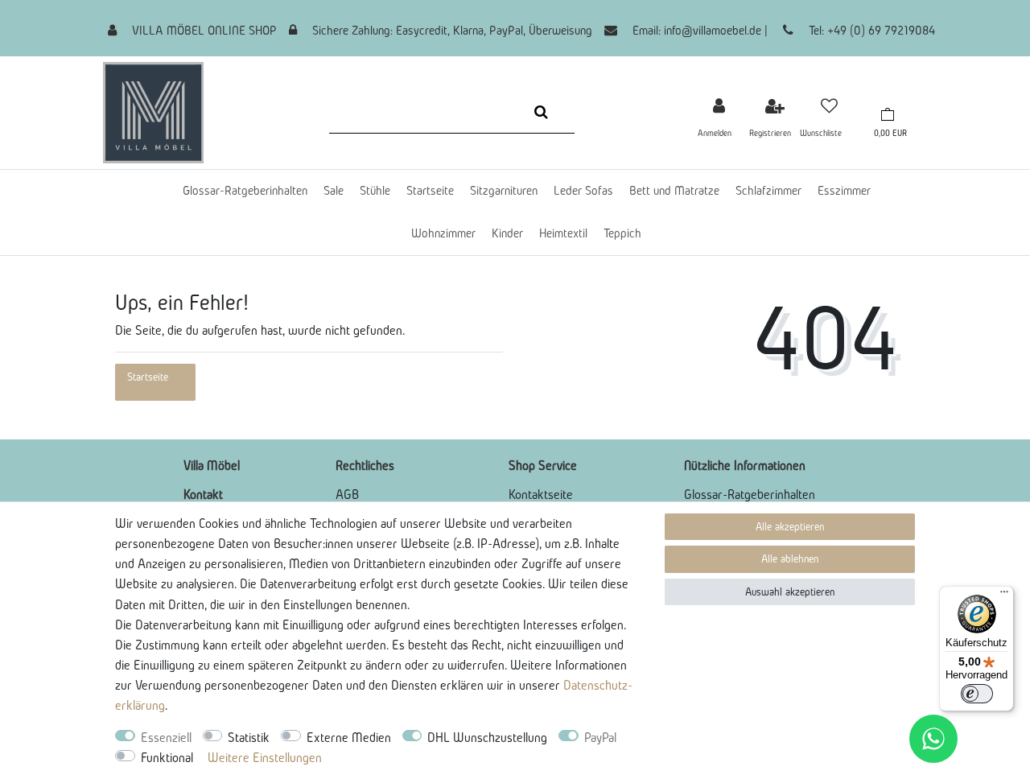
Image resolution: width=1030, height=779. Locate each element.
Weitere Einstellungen (265, 757)
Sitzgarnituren (504, 190)
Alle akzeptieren (790, 527)
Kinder (507, 233)
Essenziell (166, 737)
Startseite (430, 190)
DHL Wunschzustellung (487, 737)
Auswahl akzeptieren (789, 592)
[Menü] (1004, 595)
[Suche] (541, 112)
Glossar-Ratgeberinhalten (245, 190)
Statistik (249, 737)
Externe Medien (349, 737)
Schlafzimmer (768, 190)
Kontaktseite (541, 494)
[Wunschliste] (829, 105)
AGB (347, 494)
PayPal (600, 737)
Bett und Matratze (674, 190)
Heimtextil (563, 233)
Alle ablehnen (789, 559)
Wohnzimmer (443, 233)
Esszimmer (844, 190)
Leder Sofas (583, 190)
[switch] (977, 693)
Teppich (622, 233)
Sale (333, 190)
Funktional (167, 757)
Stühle (375, 190)
